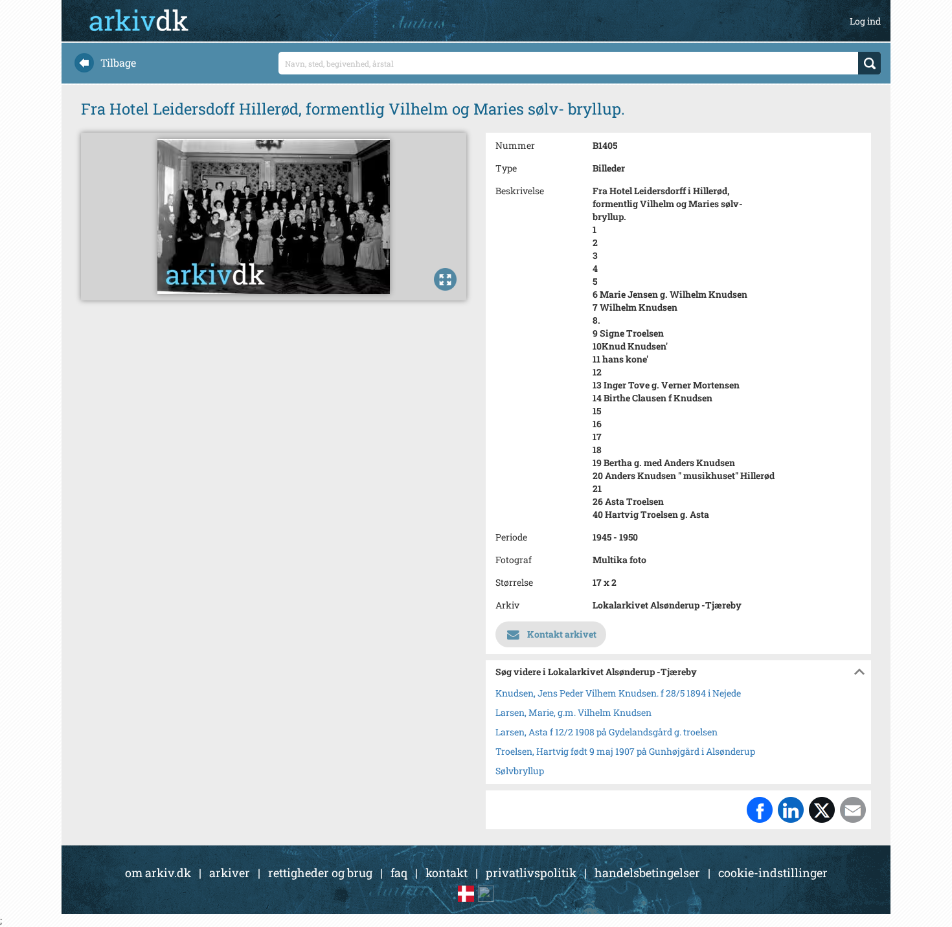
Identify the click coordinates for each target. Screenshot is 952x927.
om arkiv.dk (158, 872)
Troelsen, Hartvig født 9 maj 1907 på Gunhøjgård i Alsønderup (625, 751)
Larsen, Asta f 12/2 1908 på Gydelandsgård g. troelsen (606, 732)
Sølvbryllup (519, 771)
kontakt (446, 872)
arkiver (229, 872)
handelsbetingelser (647, 872)
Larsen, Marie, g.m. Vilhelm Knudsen (573, 712)
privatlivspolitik (531, 872)
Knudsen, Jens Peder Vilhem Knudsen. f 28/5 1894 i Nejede (618, 693)
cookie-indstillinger (773, 872)
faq (399, 872)
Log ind (865, 21)
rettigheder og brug (320, 872)
